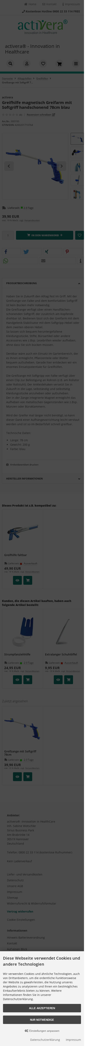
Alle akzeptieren (42, 1008)
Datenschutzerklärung (45, 1040)
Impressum (73, 1040)
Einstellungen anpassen (43, 1030)
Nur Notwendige (42, 1019)
